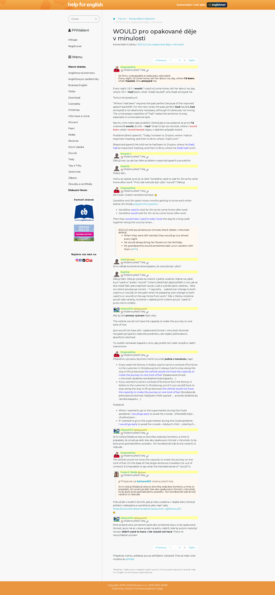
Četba (71, 91)
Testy (71, 159)
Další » (192, 60)
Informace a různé (79, 116)
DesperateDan (128, 67)
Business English (77, 85)
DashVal (125, 166)
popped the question (145, 204)
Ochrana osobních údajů (149, 588)
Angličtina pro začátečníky (83, 79)
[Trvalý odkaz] (147, 70)
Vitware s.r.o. (140, 585)
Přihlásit (72, 40)
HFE (134, 249)
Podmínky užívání (122, 588)
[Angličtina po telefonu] (84, 232)
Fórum (122, 18)
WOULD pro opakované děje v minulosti (161, 44)
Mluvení (73, 122)
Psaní (71, 128)
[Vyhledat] (96, 19)
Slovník (72, 153)
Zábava (72, 178)
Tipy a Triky (74, 165)
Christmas (73, 110)
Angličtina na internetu (81, 73)
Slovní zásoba (76, 147)
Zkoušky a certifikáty (80, 184)
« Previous (160, 60)
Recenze (73, 141)
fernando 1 (126, 154)
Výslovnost (74, 171)
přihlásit (129, 559)
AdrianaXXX (134, 309)
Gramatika (74, 104)
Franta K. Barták (133, 472)
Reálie (71, 134)
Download (74, 97)
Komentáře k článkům (142, 18)
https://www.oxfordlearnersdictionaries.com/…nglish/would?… (147, 509)
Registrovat (74, 46)
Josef (128, 259)
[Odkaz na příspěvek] (119, 481)
